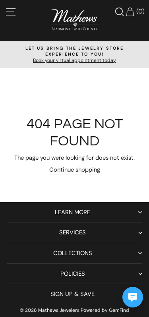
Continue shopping (74, 170)
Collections (72, 253)
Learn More (72, 212)
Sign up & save (72, 294)
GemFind (119, 310)
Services (72, 232)
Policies (72, 274)
